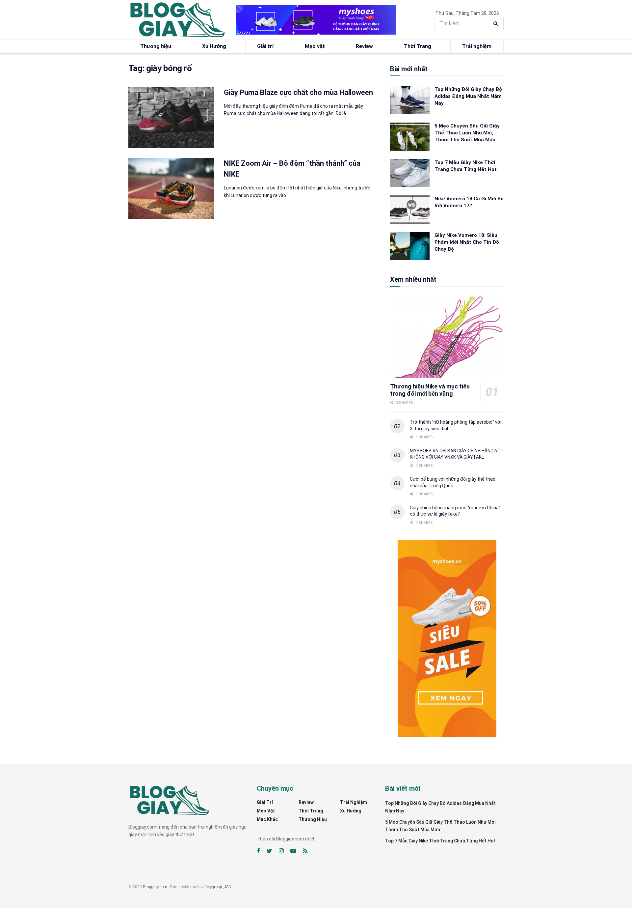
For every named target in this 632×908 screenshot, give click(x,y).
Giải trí (265, 46)
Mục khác (267, 819)
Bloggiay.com (155, 887)
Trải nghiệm (476, 46)
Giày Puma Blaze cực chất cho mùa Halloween (298, 92)
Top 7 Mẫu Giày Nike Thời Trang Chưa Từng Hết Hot (440, 840)
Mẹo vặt (315, 46)
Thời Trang (417, 46)
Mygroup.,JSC (218, 887)
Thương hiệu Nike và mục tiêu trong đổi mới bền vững (430, 390)
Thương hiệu (155, 46)
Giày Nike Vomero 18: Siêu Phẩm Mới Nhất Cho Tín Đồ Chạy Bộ (466, 242)
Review (364, 46)
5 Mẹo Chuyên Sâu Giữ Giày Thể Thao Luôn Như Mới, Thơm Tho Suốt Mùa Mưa (467, 133)
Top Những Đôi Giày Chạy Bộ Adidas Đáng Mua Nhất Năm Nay (468, 96)
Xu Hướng (214, 46)
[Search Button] (497, 23)
